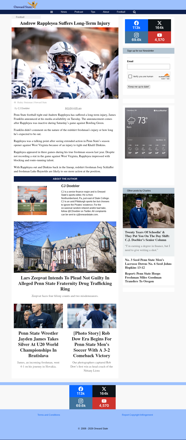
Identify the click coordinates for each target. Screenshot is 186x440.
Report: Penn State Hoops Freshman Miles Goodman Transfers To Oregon (143, 277)
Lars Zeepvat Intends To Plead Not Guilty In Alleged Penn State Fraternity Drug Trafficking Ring (65, 283)
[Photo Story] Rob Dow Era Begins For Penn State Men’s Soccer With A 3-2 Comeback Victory (92, 344)
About (106, 12)
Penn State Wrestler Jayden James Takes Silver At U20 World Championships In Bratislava (38, 344)
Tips (93, 12)
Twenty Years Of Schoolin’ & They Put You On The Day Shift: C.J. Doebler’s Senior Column (147, 236)
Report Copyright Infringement (137, 415)
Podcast (79, 12)
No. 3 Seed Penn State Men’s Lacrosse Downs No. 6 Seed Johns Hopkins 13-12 (148, 263)
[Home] (25, 7)
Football (121, 12)
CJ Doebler (24, 108)
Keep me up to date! (138, 86)
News (64, 12)
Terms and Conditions (48, 415)
